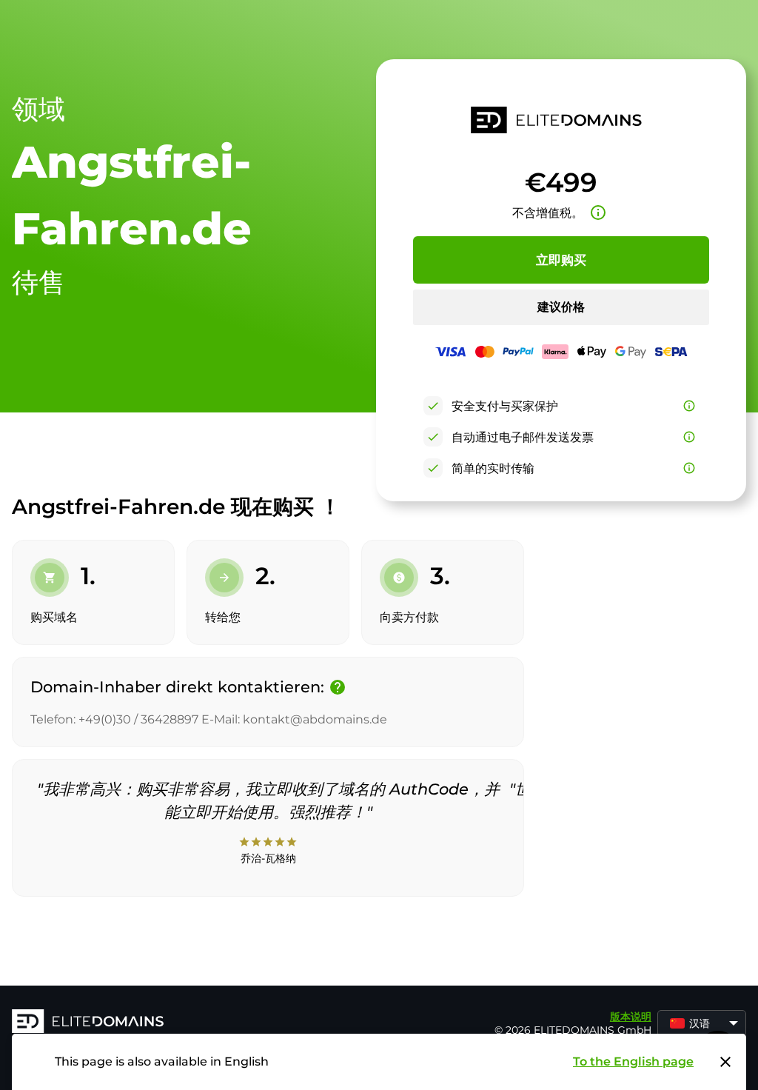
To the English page (633, 1061)
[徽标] (234, 1022)
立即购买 (561, 260)
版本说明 (630, 1016)
